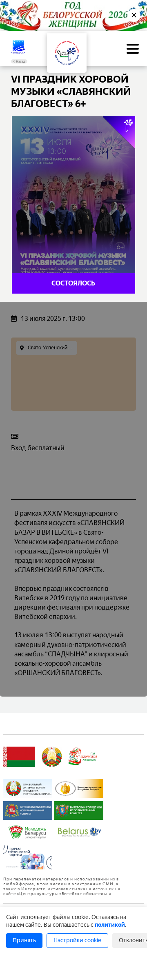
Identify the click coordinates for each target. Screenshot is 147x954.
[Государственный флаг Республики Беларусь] (19, 757)
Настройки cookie (77, 940)
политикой (110, 924)
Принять (24, 940)
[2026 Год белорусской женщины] (83, 757)
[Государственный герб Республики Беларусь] (52, 757)
